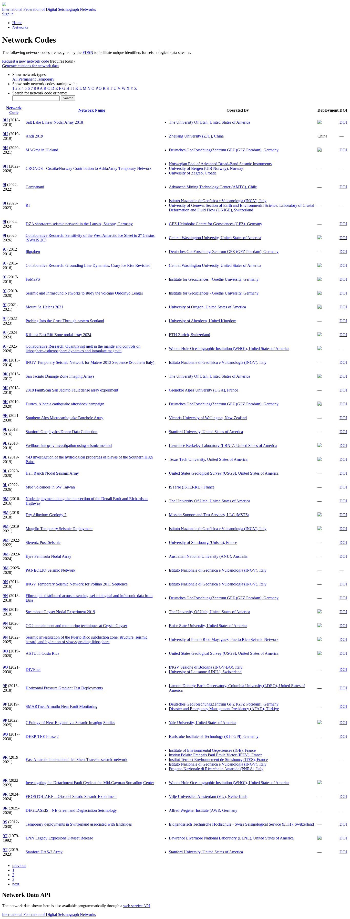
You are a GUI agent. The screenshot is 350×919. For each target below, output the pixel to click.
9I (4, 184)
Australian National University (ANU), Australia (208, 556)
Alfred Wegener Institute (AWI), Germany (203, 810)
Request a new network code (25, 61)
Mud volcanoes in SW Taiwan (50, 487)
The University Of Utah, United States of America (209, 122)
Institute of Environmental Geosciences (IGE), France (212, 750)
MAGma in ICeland (42, 150)
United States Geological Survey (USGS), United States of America (224, 473)
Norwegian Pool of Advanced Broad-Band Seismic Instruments (220, 164)
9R (5, 757)
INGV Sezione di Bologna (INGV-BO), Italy (205, 667)
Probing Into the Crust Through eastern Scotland (65, 321)
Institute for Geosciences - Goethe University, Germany (214, 279)
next (15, 884)
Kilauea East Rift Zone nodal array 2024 (58, 335)
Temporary (45, 79)
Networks (20, 27)
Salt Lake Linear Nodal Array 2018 (54, 122)
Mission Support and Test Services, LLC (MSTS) (209, 515)
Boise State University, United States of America (208, 625)
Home (17, 23)
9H (5, 120)
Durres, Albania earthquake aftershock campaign (65, 404)
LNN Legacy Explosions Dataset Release (59, 838)
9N (5, 582)
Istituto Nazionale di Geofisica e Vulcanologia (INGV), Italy (217, 201)
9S (5, 822)
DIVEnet (33, 669)
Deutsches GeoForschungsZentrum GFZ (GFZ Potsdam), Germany (224, 150)
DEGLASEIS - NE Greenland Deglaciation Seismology (71, 810)
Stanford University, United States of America (206, 431)
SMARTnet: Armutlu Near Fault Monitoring (61, 706)
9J (4, 249)
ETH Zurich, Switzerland (189, 335)
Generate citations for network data (30, 66)
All (14, 79)
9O (5, 651)
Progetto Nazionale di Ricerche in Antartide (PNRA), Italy (216, 769)
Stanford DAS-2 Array (44, 852)
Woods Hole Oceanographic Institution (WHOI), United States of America (229, 348)
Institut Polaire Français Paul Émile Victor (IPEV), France (215, 755)
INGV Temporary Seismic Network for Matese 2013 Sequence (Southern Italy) (90, 362)
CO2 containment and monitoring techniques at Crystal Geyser (76, 625)
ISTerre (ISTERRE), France (191, 487)
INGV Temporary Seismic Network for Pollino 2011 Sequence (77, 584)
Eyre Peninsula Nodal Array (48, 556)
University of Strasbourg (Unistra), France (203, 542)
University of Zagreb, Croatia (193, 173)
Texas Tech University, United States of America (208, 459)
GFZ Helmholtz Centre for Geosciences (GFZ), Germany (215, 224)
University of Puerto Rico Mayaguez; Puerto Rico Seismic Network (224, 639)
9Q (5, 734)
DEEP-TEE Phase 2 (42, 736)
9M (5, 498)
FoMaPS (33, 279)
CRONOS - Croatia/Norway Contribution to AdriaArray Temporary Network (88, 168)
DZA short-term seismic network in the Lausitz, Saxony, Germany (79, 224)
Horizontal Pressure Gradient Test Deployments (64, 688)
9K (5, 360)
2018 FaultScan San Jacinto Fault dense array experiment (72, 390)
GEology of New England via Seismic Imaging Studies (70, 722)
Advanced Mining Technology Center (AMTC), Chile (213, 187)
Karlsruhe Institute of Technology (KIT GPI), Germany (214, 736)
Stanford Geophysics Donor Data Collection (61, 431)
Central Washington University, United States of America (215, 238)
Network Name (91, 110)
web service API (136, 906)
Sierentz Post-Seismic (43, 542)
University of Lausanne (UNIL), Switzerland (205, 672)
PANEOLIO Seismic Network (50, 570)
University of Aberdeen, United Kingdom (202, 321)
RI (28, 205)
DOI (343, 122)
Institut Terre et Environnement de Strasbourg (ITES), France (218, 759)
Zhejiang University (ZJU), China (196, 136)
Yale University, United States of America (202, 722)
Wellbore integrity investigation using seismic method (69, 445)
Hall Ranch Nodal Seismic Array (52, 473)
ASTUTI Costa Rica (42, 653)
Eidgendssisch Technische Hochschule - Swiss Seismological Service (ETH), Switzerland (241, 824)
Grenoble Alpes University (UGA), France (203, 390)
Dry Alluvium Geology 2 (46, 515)
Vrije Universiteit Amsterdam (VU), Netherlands (208, 796)
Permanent (27, 79)
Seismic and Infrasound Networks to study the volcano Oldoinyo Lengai (84, 293)
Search (68, 98)
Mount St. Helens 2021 (44, 307)
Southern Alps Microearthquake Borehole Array (64, 418)
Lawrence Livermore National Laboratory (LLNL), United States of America (231, 838)
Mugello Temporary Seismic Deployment (59, 528)
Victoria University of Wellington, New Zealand (208, 418)
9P (5, 685)
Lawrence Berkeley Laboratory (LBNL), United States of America (223, 445)
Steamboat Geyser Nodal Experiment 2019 (60, 612)
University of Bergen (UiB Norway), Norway (206, 168)
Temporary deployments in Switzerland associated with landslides (79, 824)
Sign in (8, 14)
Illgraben (33, 251)
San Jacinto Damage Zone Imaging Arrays (60, 376)
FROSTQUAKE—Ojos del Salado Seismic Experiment (71, 796)
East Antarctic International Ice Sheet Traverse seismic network (76, 759)
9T (5, 836)
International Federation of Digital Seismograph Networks (49, 914)
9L (5, 429)
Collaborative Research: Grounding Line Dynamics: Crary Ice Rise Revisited (88, 265)
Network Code (14, 110)
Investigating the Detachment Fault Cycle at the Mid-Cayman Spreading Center (90, 782)
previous (19, 865)
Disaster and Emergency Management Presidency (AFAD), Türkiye (224, 709)
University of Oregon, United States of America (207, 307)
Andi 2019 (34, 136)
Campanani (35, 187)
